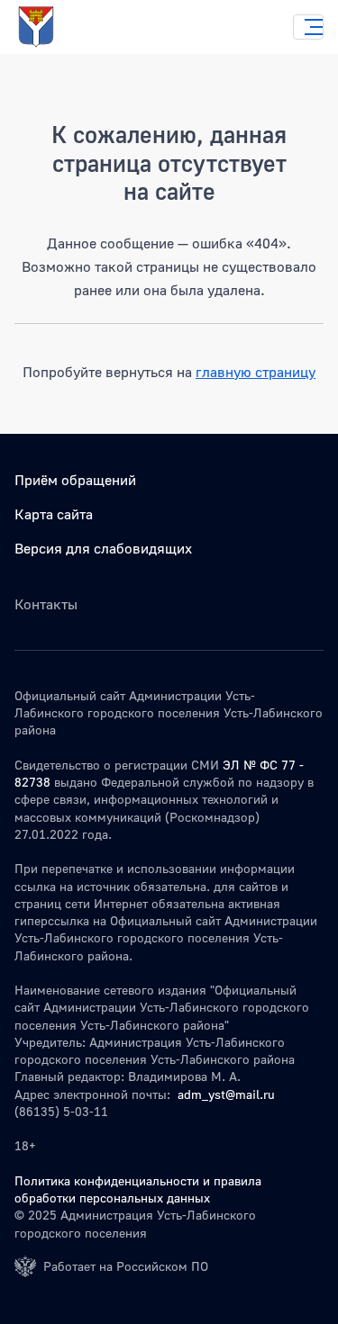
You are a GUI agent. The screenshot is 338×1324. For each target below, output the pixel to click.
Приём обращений (75, 480)
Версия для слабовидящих (103, 548)
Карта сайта (53, 514)
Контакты (46, 604)
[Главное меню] (308, 27)
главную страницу (255, 372)
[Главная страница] (54, 27)
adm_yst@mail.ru (226, 1094)
